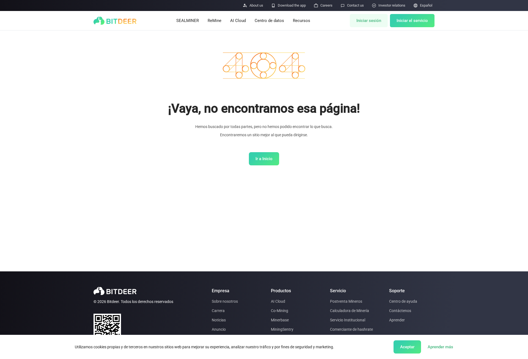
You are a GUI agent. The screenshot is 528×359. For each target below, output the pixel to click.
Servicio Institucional (347, 320)
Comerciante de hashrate (351, 329)
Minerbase (280, 320)
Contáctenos (400, 310)
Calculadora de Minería (349, 310)
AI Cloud (238, 20)
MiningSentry (282, 329)
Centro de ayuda (403, 301)
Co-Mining (279, 310)
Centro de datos (269, 20)
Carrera (218, 310)
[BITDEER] (115, 20)
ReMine (214, 20)
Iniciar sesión (368, 20)
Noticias (219, 320)
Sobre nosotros (225, 301)
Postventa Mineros (346, 301)
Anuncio (219, 329)
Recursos (301, 20)
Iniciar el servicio (412, 20)
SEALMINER (187, 20)
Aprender (397, 320)
